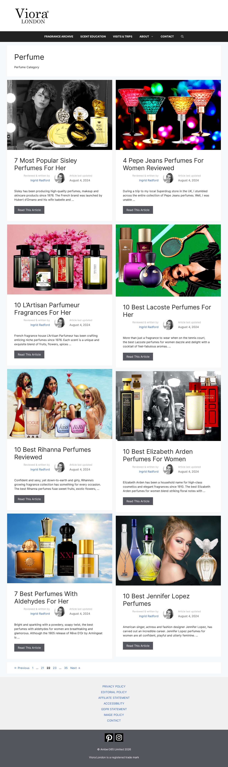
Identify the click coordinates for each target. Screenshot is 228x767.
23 (55, 668)
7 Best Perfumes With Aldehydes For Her (46, 597)
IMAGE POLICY (114, 715)
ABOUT (144, 36)
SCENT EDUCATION (93, 36)
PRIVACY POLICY (114, 686)
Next (75, 668)
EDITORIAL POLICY (114, 692)
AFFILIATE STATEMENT (114, 698)
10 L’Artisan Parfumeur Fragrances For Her (47, 308)
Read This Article (29, 210)
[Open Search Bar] (182, 36)
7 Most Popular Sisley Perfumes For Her (45, 164)
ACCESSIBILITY (114, 703)
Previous (21, 668)
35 (66, 668)
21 (43, 668)
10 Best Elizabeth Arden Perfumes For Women (158, 455)
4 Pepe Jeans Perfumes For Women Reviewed (163, 164)
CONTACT (167, 36)
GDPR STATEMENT (114, 709)
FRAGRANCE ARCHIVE (58, 36)
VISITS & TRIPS (122, 36)
